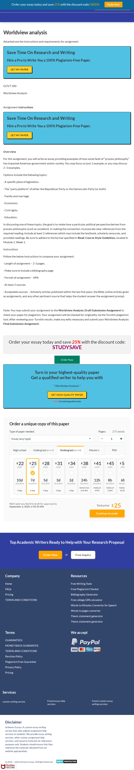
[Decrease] (102, 438)
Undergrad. (43, 450)
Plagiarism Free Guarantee (20, 661)
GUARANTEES (13, 640)
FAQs (8, 589)
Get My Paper (19, 69)
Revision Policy (14, 656)
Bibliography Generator (84, 594)
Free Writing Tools (81, 583)
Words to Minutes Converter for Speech (94, 605)
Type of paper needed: (22, 431)
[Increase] (121, 438)
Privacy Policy (13, 667)
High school (19, 450)
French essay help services (56, 703)
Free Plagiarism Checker (85, 589)
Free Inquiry (83, 554)
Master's (94, 450)
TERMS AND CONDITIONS (21, 599)
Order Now (50, 554)
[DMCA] (66, 762)
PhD (114, 450)
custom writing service (14, 701)
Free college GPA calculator (86, 599)
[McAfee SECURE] (8, 766)
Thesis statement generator (87, 616)
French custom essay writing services (102, 703)
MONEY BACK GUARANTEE (22, 645)
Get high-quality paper (67, 394)
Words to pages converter (86, 610)
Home (8, 583)
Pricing (9, 594)
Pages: (102, 431)
